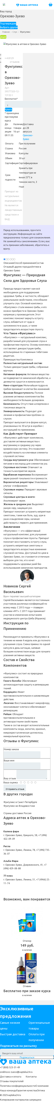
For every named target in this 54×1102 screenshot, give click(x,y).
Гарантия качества (26, 1090)
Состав (40, 263)
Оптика (41, 1090)
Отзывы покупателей (11, 1081)
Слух (15, 32)
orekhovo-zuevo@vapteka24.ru (16, 1072)
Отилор (27, 941)
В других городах (21, 266)
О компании (42, 1086)
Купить (8, 109)
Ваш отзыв (10, 778)
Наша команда (8, 1090)
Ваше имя (9, 760)
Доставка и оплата (10, 1076)
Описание (8, 263)
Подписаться (27, 1057)
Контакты (31, 1076)
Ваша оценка (10, 782)
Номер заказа (11, 749)
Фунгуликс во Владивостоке (19, 806)
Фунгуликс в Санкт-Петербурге (20, 802)
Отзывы (7, 266)
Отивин (27, 986)
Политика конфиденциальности (17, 1086)
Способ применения (25, 263)
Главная (6, 32)
